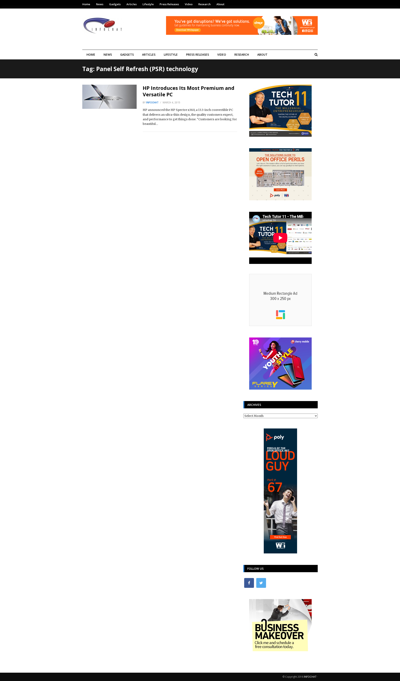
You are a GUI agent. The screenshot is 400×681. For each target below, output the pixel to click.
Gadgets (115, 4)
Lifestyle (148, 4)
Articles (131, 4)
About (220, 4)
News (99, 4)
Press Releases (169, 4)
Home (86, 4)
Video (188, 4)
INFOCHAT (310, 676)
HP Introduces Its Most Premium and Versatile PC (188, 91)
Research (204, 4)
